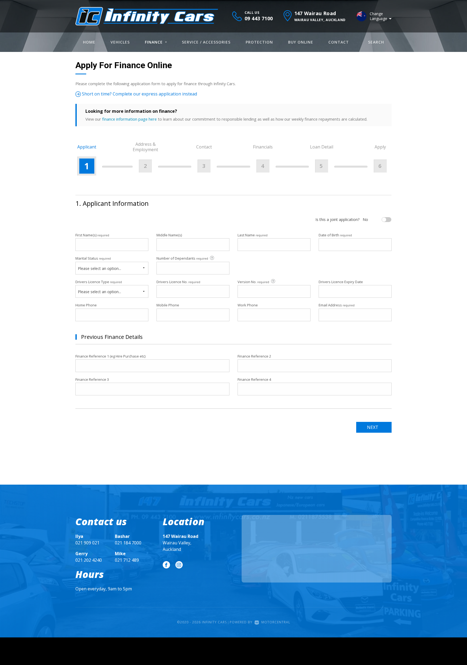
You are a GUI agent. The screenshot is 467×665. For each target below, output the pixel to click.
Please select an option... (99, 268)
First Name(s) (92, 235)
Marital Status (93, 258)
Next (372, 427)
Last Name (253, 235)
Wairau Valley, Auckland (180, 542)
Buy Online (300, 42)
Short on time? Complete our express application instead (139, 94)
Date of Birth (335, 235)
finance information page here (129, 119)
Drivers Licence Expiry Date (341, 281)
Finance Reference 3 (92, 379)
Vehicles (120, 42)
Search (376, 42)
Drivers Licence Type (98, 281)
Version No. (253, 281)
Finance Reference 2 (254, 356)
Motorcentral (275, 622)
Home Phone (86, 305)
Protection (259, 42)
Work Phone (248, 305)
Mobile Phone (167, 305)
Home (89, 42)
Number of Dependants (182, 258)
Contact (338, 42)
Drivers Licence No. (178, 281)
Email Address (337, 305)
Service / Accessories (206, 42)
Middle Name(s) (169, 235)
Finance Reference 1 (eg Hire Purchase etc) (110, 356)
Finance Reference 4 (254, 379)
